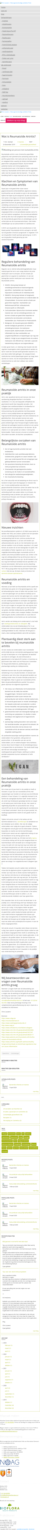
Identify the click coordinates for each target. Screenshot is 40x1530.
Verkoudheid (23, 1148)
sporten (16, 1148)
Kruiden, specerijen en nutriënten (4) (15, 1112)
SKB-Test (5, 92)
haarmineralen (7, 75)
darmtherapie (7, 62)
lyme (4, 85)
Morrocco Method (7, 1144)
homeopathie (6, 41)
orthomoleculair (7, 48)
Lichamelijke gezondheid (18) (12, 1115)
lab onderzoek (6, 65)
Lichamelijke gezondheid (28, 144)
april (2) (7, 1388)
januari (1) (8, 1357)
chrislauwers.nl (5, 1497)
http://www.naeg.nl (8, 1025)
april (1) (7, 1351)
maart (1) (8, 1348)
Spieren (10, 1148)
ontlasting (5, 89)
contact (4, 571)
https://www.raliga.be (9, 1018)
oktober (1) (8, 1365)
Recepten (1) (7, 1117)
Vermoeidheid (33, 1148)
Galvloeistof (5, 1137)
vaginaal (5, 99)
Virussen (4, 1151)
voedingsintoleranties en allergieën (15, 624)
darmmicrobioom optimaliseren (12, 573)
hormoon (5, 78)
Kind (15, 1141)
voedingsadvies (7, 51)
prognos (5, 21)
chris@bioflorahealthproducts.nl (12, 1000)
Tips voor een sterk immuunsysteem (14, 1272)
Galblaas (28, 1134)
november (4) (9, 1405)
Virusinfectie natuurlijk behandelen (20, 1174)
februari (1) (8, 1345)
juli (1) (7, 1391)
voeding (5, 102)
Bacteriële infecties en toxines (19, 1085)
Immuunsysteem (7, 1141)
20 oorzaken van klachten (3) (12, 1109)
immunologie (6, 82)
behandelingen (6, 17)
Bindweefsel (11, 1134)
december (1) (9, 1397)
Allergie (4, 1134)
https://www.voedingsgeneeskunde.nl (14, 1023)
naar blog (35, 1091)
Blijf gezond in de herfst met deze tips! (15, 1241)
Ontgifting (17, 1144)
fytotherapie (6, 38)
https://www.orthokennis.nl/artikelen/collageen (17, 1028)
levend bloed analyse (9, 45)
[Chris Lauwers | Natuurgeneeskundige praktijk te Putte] (15, 3)
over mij (4, 11)
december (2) (9, 1408)
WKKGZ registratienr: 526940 (11, 1457)
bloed (4, 68)
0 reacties (21, 142)
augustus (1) (9, 1380)
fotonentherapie (7, 34)
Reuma (34, 1144)
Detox (18, 1134)
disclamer (31, 1529)
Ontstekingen (15, 1053)
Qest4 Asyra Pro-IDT (9, 31)
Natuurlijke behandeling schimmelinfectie (23, 1184)
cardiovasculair (7, 72)
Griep (20, 1137)
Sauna (4, 1148)
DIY (23, 1134)
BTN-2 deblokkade (8, 55)
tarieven (4, 106)
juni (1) (7, 1377)
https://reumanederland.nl (10, 1021)
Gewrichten (5, 1053)
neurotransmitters (8, 95)
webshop (4, 109)
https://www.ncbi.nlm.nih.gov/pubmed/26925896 (17, 1030)
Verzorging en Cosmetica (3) (12, 1120)
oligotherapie (6, 24)
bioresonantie (7, 28)
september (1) (9, 1394)
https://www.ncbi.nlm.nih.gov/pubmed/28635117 (17, 1035)
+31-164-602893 (9, 1422)
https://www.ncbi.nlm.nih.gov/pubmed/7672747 (17, 1032)
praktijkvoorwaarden (22, 1529)
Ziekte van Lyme (7, 58)
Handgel (26, 1137)
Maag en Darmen (23, 1141)
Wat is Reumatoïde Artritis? (19, 136)
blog (2, 14)
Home (3, 7)
